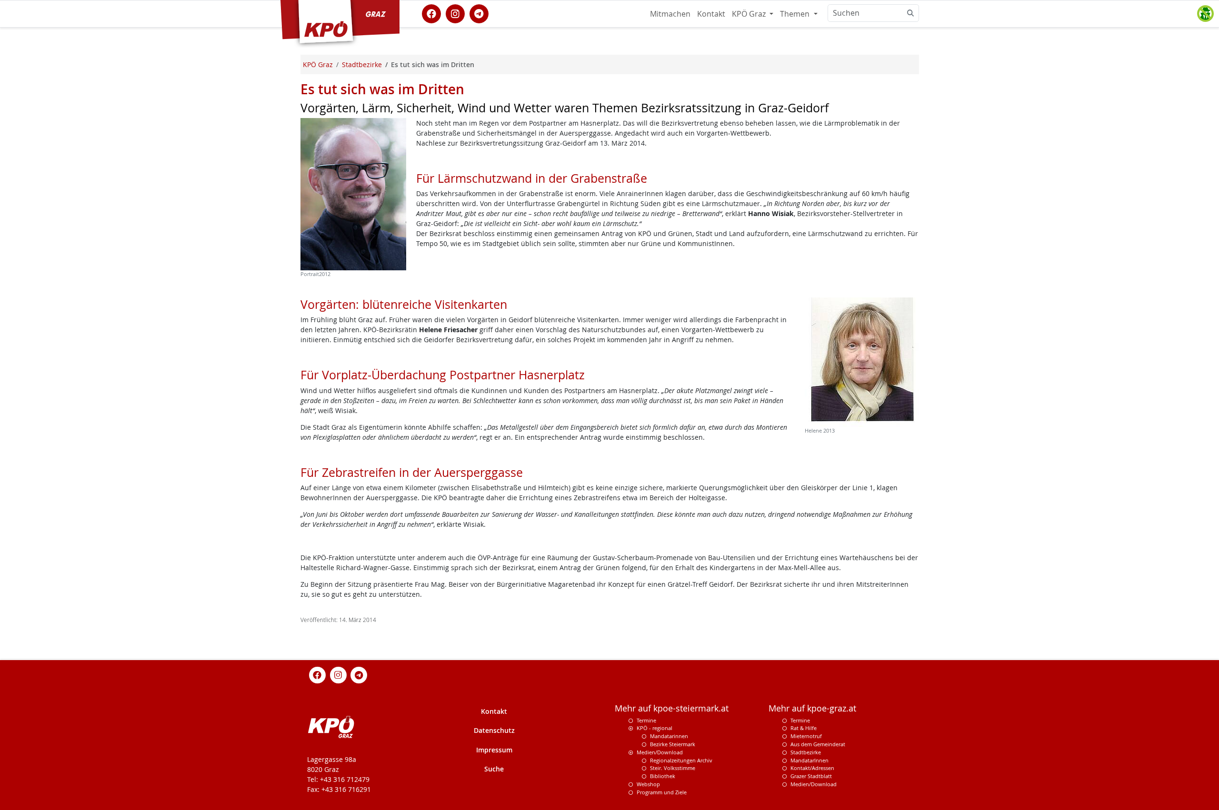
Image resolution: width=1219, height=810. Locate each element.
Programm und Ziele (662, 792)
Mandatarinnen (669, 736)
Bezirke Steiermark (672, 744)
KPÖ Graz (750, 14)
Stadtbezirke (805, 752)
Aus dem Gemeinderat (817, 744)
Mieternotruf (806, 736)
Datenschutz (494, 730)
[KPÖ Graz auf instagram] (455, 13)
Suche (494, 768)
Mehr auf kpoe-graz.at (812, 708)
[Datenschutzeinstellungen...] (1205, 13)
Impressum (494, 749)
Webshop (648, 784)
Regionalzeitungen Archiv (681, 760)
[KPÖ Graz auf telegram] (479, 13)
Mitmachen (670, 14)
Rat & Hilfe (803, 727)
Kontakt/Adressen (812, 767)
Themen (795, 14)
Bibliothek (662, 776)
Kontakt (711, 14)
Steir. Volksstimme (672, 767)
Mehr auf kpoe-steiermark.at (672, 708)
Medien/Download (660, 752)
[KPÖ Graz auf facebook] (431, 13)
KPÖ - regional (654, 727)
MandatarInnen (809, 760)
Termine (646, 720)
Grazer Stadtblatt (811, 776)
